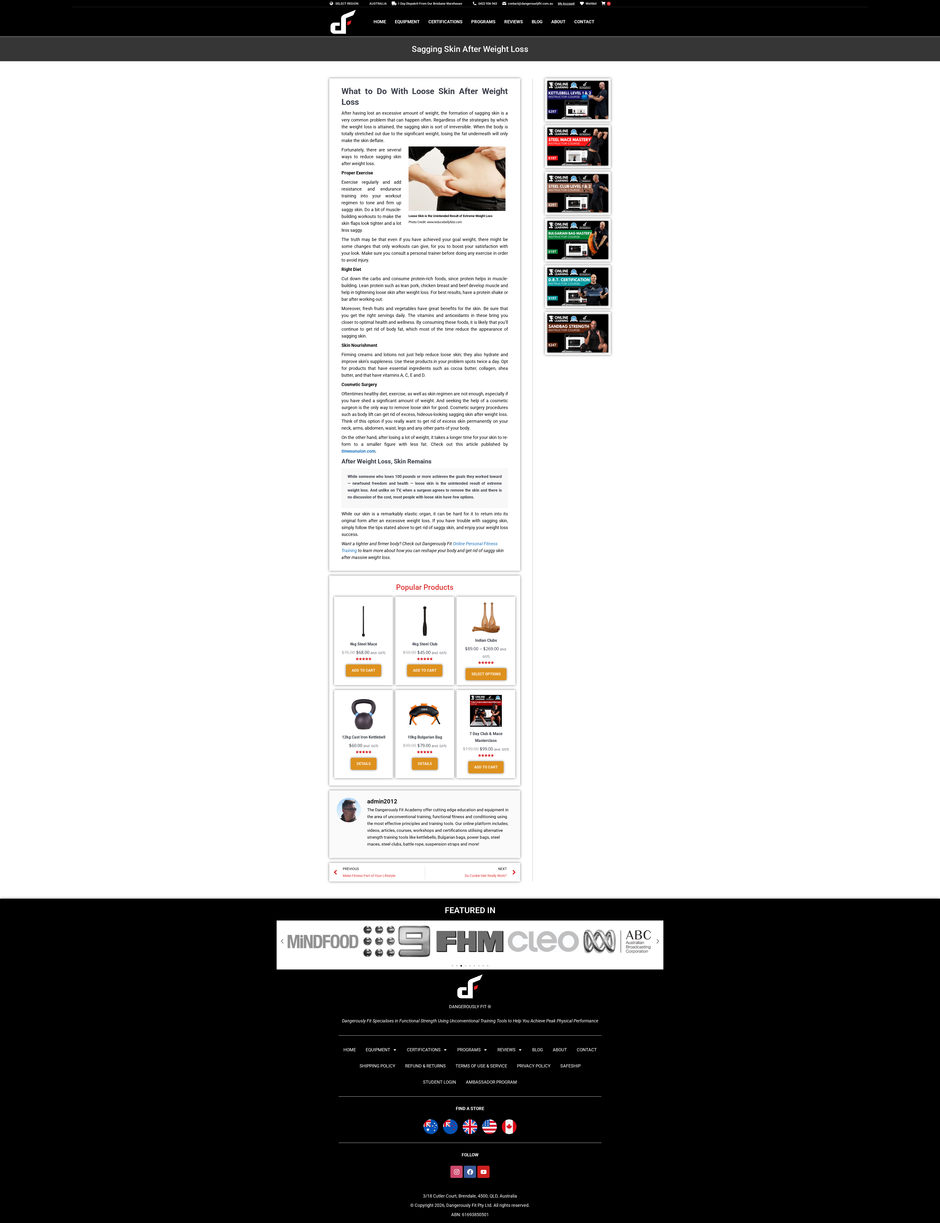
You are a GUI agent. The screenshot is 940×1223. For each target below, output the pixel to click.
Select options (486, 674)
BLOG (537, 1049)
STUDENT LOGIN (439, 1082)
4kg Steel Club (424, 644)
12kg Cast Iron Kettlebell (363, 737)
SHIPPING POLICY (377, 1065)
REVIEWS (506, 1049)
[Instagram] (456, 1172)
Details (364, 764)
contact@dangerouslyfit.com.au (530, 3)
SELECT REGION (346, 3)
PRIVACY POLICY (534, 1065)
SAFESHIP (570, 1065)
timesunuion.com (358, 451)
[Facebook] (470, 1172)
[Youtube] (483, 1172)
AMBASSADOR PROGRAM (491, 1082)
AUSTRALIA (378, 3)
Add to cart (363, 670)
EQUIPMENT (378, 1049)
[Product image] (363, 621)
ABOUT (560, 1049)
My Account (566, 3)
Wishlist (591, 3)
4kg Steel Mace (363, 644)
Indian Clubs (486, 640)
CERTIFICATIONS (424, 1049)
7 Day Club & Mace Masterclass (486, 737)
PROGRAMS (469, 1049)
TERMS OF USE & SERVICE (481, 1065)
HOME (349, 1049)
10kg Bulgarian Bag (425, 737)
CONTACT (587, 1049)
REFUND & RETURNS (425, 1065)
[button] (282, 941)
